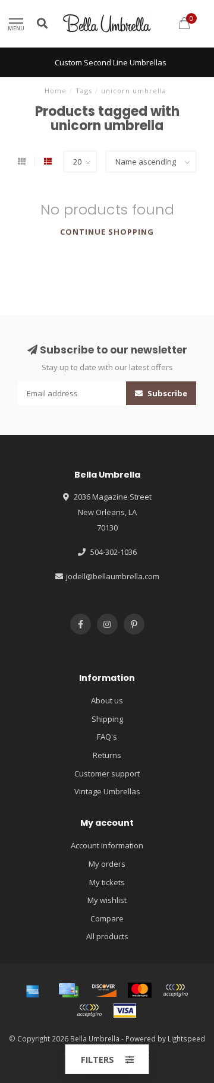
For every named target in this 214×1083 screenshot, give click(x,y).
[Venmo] (89, 1010)
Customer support (107, 773)
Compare (107, 918)
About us (107, 700)
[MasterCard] (140, 990)
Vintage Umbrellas (107, 791)
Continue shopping (107, 231)
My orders (107, 863)
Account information (107, 845)
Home (56, 90)
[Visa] (125, 1010)
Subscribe (166, 393)
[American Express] (33, 990)
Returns (107, 755)
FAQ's (107, 736)
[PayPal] (175, 990)
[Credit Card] (68, 990)
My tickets (107, 882)
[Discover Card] (104, 990)
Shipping (107, 718)
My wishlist (107, 900)
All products (107, 936)
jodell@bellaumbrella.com (112, 576)
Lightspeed (186, 1038)
